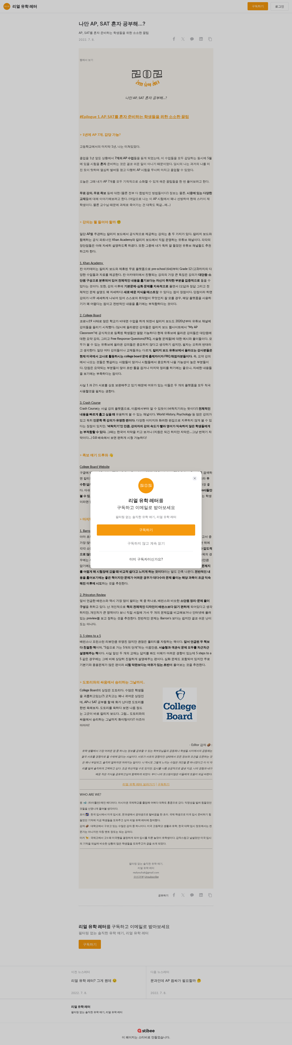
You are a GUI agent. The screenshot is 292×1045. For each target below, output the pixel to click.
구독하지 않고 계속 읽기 (146, 543)
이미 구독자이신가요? (146, 559)
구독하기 (146, 530)
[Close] (194, 478)
